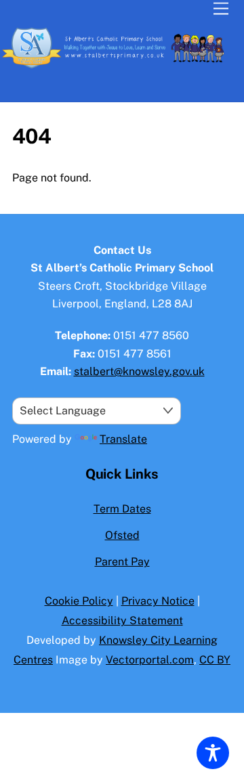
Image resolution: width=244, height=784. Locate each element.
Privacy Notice (158, 600)
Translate (123, 439)
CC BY (214, 659)
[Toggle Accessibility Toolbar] (212, 752)
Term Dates (122, 508)
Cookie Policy (79, 600)
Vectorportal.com (150, 659)
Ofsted (122, 535)
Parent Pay (122, 561)
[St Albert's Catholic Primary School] (118, 66)
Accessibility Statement (122, 620)
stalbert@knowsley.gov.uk (139, 371)
